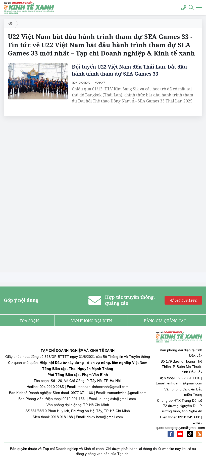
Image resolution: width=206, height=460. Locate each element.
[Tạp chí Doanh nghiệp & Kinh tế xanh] (29, 7)
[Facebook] (171, 434)
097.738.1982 (185, 300)
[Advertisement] (41, 195)
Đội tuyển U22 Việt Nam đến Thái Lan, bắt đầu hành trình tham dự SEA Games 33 (129, 70)
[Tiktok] (190, 434)
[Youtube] (180, 434)
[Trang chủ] (9, 23)
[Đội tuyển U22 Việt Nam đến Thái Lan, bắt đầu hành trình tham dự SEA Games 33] (38, 81)
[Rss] (199, 434)
